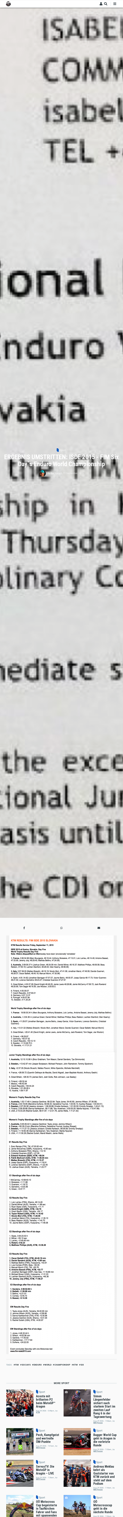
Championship (62, 1365)
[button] (24, 928)
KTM (38, 1412)
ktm (75, 1365)
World (48, 1365)
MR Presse (98, 1423)
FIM (17, 1365)
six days (26, 1365)
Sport (63, 450)
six (82, 1365)
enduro (37, 1365)
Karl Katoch (56, 473)
